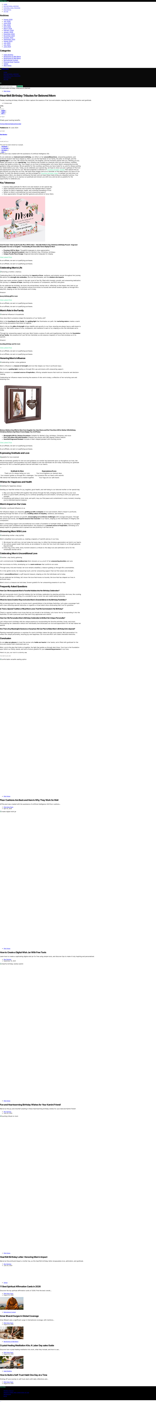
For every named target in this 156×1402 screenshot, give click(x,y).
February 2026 (9, 30)
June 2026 (7, 23)
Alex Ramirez (3, 134)
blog (5, 1396)
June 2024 (7, 47)
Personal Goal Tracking (12, 8)
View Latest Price (6, 257)
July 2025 (7, 43)
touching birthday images (56, 170)
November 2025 (9, 36)
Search (20, 86)
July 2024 (7, 45)
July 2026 (7, 21)
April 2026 (7, 27)
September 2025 (9, 39)
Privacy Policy (9, 1390)
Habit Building (8, 55)
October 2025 (8, 37)
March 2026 (8, 28)
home (5, 4)
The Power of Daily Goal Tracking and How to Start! (10, 124)
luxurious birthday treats (49, 173)
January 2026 (8, 32)
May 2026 (7, 25)
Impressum (7, 1394)
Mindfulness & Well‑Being (12, 58)
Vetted (6, 11)
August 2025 (8, 41)
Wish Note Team (8, 807)
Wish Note (3, 1)
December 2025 (9, 34)
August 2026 (8, 19)
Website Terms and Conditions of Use (16, 1392)
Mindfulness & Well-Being (12, 56)
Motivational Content (11, 6)
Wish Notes (7, 9)
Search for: (3, 84)
